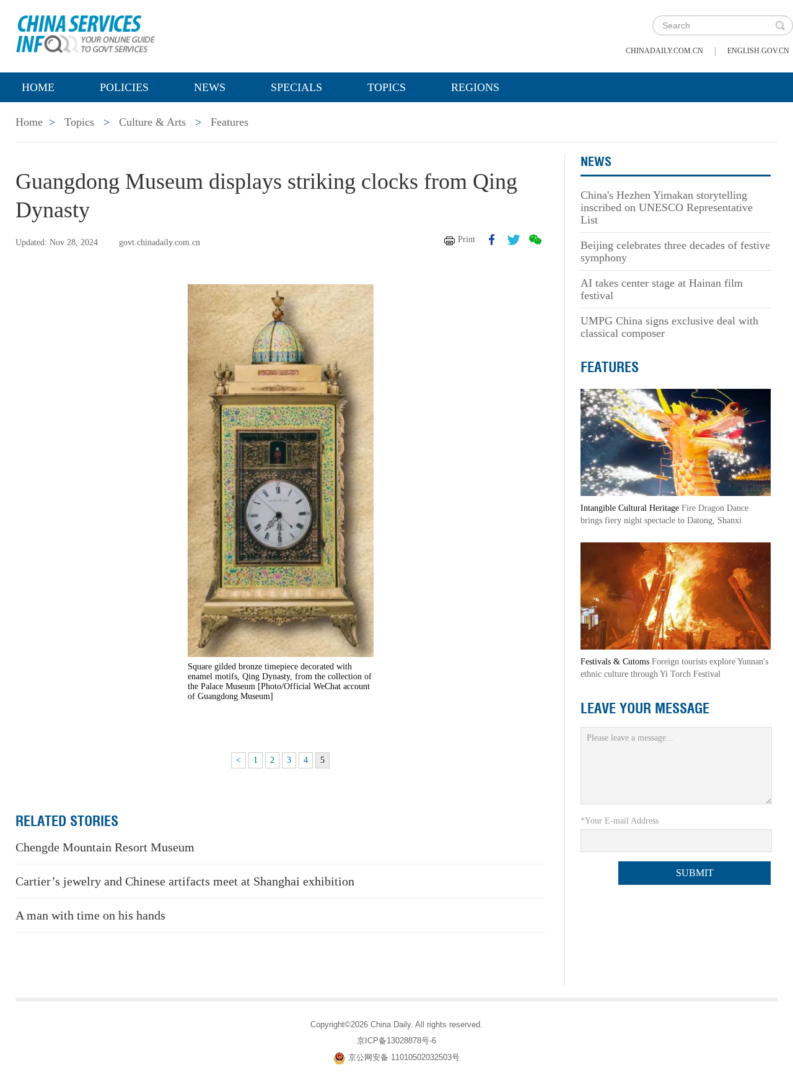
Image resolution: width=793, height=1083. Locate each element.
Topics (386, 87)
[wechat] (535, 239)
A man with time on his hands (90, 915)
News (210, 87)
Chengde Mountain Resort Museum (105, 847)
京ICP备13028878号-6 (396, 1040)
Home (38, 87)
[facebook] (492, 239)
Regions (475, 87)
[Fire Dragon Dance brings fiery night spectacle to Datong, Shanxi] (676, 441)
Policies (124, 87)
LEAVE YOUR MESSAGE (645, 708)
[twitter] (513, 239)
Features (229, 122)
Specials (296, 87)
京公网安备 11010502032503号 (404, 1057)
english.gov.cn (758, 50)
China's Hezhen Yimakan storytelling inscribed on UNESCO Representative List (667, 207)
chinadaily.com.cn (664, 50)
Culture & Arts (152, 122)
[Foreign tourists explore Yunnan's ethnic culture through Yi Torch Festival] (676, 595)
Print (466, 239)
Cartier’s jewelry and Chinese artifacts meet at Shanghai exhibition (184, 881)
